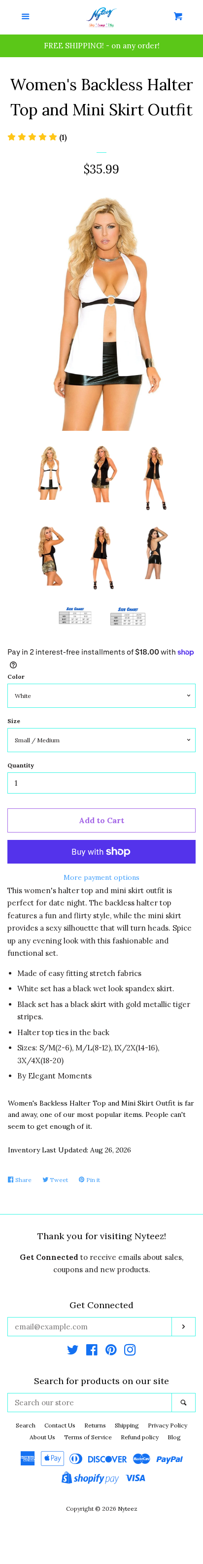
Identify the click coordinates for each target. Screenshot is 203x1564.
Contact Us (59, 1425)
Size (13, 721)
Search (25, 1425)
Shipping (127, 1425)
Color (16, 676)
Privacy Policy (167, 1425)
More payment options (101, 877)
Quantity (20, 765)
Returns (95, 1425)
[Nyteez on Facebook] (92, 1351)
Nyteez (127, 1508)
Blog (174, 1437)
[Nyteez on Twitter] (73, 1351)
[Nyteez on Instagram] (130, 1351)
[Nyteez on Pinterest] (111, 1351)
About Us (42, 1437)
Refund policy (140, 1437)
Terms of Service (88, 1437)
